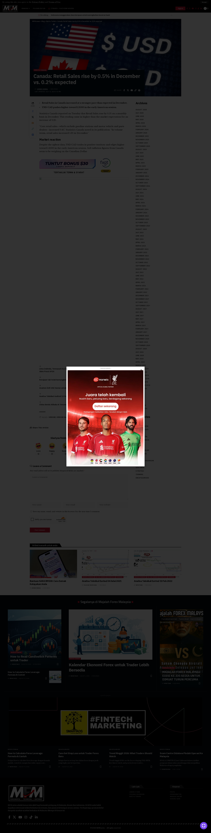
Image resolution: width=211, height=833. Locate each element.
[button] (141, 370)
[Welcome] (203, 825)
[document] (105, 416)
